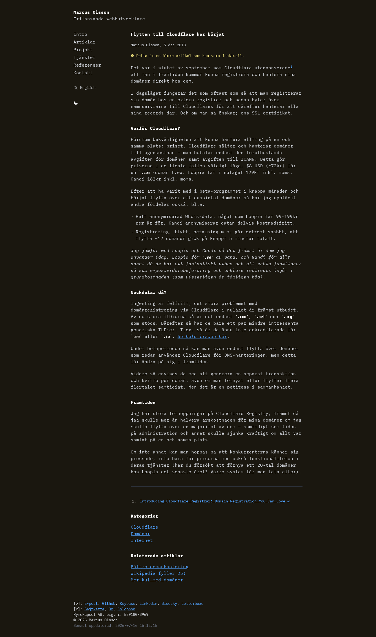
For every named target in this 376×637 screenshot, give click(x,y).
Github (108, 603)
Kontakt (83, 72)
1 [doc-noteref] (291, 66)
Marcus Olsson (109, 15)
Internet (142, 540)
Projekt (83, 49)
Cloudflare (144, 527)
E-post (91, 603)
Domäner (140, 533)
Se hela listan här (202, 336)
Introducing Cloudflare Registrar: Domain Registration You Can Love (212, 501)
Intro (80, 34)
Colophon (126, 608)
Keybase (127, 603)
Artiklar (84, 42)
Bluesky (169, 603)
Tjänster (84, 57)
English (88, 87)
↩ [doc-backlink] (288, 501)
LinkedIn (148, 603)
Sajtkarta (94, 608)
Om (111, 608)
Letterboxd (192, 603)
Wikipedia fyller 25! (158, 573)
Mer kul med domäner (157, 580)
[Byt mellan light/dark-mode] (75, 102)
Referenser (87, 65)
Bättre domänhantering (160, 566)
